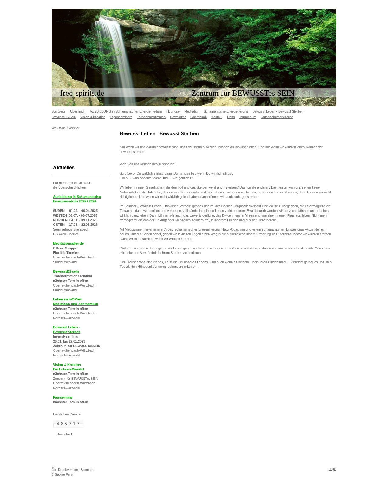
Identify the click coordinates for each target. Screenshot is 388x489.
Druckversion (68, 469)
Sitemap (86, 469)
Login (332, 469)
